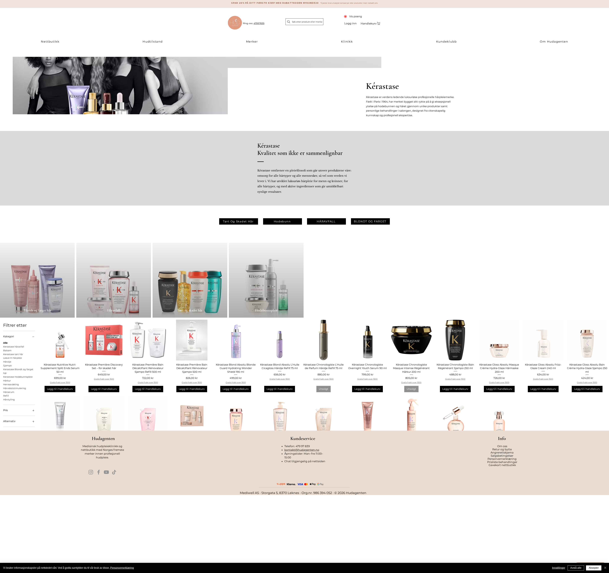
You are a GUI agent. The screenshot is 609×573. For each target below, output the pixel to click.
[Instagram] (91, 472)
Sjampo (7, 365)
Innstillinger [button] (558, 567)
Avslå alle (575, 567)
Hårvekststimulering (14, 388)
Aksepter (594, 567)
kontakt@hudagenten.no (301, 449)
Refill (6, 395)
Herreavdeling (11, 384)
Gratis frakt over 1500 (60, 382)
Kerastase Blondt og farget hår (18, 371)
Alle (5, 342)
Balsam (7, 350)
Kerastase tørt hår (13, 354)
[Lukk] (605, 567)
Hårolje (7, 361)
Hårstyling (9, 399)
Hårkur (7, 380)
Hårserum (8, 392)
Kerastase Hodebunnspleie (18, 376)
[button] (50, 41)
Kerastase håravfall (13, 346)
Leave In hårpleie (12, 357)
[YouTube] (106, 472)
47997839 (259, 23)
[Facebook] (98, 472)
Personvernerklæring (122, 567)
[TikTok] (114, 472)
